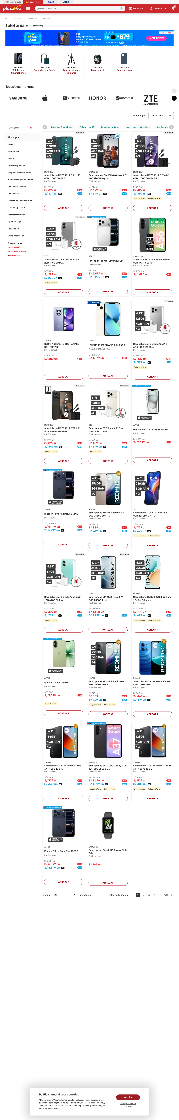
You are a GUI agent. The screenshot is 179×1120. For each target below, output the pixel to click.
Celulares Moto (15, 255)
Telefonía (46, 18)
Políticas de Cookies (48, 1108)
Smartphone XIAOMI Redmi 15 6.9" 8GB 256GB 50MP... (107, 514)
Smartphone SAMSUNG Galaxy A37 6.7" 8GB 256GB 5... (107, 767)
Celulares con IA (87, 127)
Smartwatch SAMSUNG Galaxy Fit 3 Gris (108, 852)
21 (55, 895)
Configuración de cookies (128, 1105)
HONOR (136, 594)
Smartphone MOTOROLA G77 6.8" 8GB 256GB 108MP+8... (62, 430)
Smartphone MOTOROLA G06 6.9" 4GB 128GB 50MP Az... (62, 177)
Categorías (14, 128)
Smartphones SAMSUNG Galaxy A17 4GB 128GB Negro (108, 177)
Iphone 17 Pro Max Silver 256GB (106, 260)
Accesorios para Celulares (137, 127)
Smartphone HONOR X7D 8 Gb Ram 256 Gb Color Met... (152, 598)
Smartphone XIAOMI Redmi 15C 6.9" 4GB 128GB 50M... (152, 683)
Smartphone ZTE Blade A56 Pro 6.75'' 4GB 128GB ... (150, 345)
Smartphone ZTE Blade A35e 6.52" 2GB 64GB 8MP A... (62, 261)
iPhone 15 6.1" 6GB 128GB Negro (150, 429)
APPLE (92, 256)
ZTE (46, 256)
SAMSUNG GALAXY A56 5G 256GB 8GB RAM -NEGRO (151, 261)
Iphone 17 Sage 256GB (56, 682)
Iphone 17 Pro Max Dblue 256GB (61, 513)
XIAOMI (47, 341)
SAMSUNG (93, 172)
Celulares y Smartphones (61, 127)
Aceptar (128, 1097)
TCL (135, 509)
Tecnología (32, 18)
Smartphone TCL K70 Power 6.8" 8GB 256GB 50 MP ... (151, 514)
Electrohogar (17, 18)
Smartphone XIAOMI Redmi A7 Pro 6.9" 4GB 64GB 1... (62, 767)
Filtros (32, 128)
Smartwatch (162, 127)
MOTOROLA (49, 172)
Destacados (157, 115)
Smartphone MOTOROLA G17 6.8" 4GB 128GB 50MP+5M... (151, 177)
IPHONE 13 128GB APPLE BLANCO (107, 345)
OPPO (91, 594)
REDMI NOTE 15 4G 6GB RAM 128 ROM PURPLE (61, 345)
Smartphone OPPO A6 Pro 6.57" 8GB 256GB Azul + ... (106, 598)
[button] (121, 8)
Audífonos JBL (15, 247)
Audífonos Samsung (17, 251)
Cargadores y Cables (110, 127)
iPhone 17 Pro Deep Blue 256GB (61, 851)
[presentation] (174, 90)
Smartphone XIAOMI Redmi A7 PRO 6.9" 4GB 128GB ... (152, 767)
